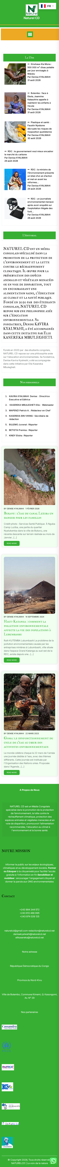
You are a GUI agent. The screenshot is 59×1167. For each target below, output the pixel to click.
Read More (12, 543)
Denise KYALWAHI (15, 508)
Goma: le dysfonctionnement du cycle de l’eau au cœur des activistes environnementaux (28, 742)
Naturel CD (32, 18)
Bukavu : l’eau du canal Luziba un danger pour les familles (28, 515)
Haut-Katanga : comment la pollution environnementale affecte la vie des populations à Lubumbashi (27, 628)
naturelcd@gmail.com (16, 930)
